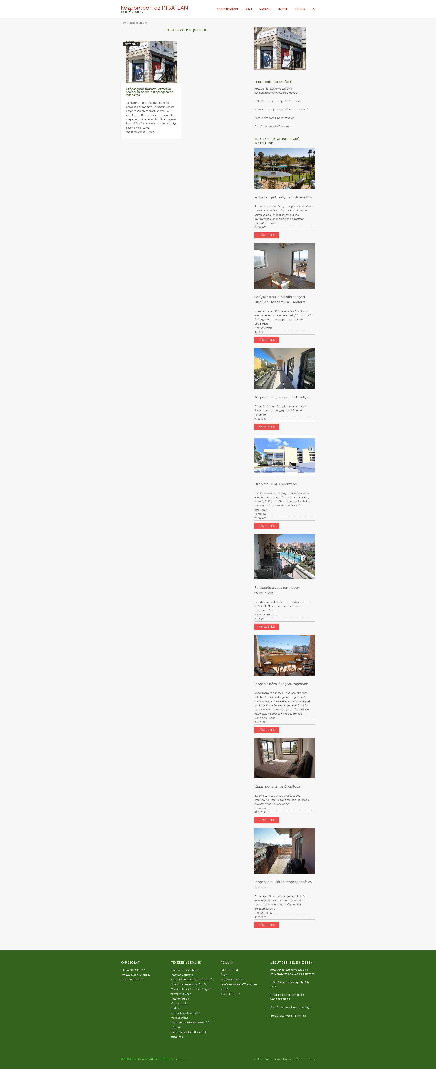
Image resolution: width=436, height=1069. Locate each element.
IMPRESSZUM (229, 970)
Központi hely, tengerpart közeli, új (282, 397)
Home (124, 23)
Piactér (283, 9)
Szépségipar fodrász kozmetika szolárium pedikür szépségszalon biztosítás (149, 92)
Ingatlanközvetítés (232, 979)
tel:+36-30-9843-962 (133, 970)
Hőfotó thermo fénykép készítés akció (277, 101)
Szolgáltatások (228, 9)
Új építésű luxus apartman (275, 484)
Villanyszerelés (180, 1003)
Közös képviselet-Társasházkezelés (192, 979)
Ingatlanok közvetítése (185, 970)
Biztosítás (131, 44)
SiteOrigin (180, 1059)
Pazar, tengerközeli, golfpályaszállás (283, 197)
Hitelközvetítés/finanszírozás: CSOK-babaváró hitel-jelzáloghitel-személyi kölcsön (192, 989)
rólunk (300, 9)
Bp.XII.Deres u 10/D (132, 979)
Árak (249, 9)
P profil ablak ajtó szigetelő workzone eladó (281, 109)
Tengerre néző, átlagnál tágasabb (281, 684)
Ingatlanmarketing (182, 975)
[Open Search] (313, 9)
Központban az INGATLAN (154, 8)
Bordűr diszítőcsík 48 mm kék (272, 126)
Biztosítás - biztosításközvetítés (190, 1022)
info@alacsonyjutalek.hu (136, 975)
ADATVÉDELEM (230, 994)
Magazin (265, 9)
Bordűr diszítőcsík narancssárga (274, 118)
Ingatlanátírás (180, 999)
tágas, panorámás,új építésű (277, 786)
